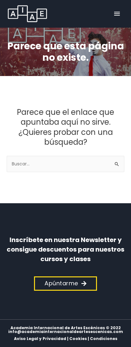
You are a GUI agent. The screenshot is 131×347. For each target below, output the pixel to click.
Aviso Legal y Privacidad (40, 338)
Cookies (78, 338)
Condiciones (103, 338)
